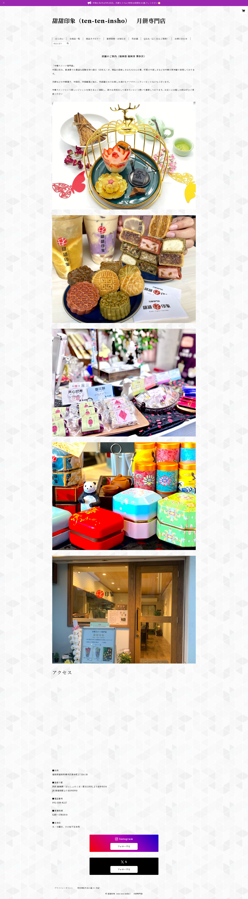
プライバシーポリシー (64, 888)
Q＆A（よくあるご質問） (156, 39)
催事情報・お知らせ (116, 39)
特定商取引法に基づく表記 (89, 888)
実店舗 (135, 39)
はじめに (59, 39)
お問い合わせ (181, 39)
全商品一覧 (74, 39)
